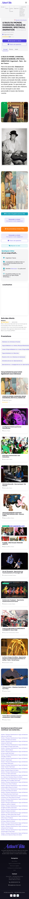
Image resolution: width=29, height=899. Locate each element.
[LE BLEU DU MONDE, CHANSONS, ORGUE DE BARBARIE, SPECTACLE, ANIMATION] (14, 112)
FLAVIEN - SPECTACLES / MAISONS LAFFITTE (12, 543)
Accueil (2, 7)
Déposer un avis (15, 245)
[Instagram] (11, 895)
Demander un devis (14, 220)
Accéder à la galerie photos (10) (15, 214)
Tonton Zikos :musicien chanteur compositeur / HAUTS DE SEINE (12, 716)
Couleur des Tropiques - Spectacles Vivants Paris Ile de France (13, 600)
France (6, 8)
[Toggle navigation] (26, 2)
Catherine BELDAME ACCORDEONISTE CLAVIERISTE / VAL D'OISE (13, 629)
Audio (16, 49)
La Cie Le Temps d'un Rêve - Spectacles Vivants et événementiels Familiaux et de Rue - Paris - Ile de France (14, 658)
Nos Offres (14, 861)
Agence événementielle (14, 863)
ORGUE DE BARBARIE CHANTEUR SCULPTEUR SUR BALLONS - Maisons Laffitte (13, 514)
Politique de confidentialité (14, 868)
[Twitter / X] (18, 895)
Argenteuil (16, 8)
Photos (11, 49)
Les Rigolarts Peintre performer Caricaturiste (11, 427)
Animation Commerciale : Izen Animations (11, 456)
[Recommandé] (14, 532)
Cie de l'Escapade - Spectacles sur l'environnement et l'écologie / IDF (12, 572)
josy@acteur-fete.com (15, 885)
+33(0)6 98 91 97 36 (15, 882)
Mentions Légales (14, 865)
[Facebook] (14, 895)
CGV (14, 870)
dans (11, 341)
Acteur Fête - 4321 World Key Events (16, 892)
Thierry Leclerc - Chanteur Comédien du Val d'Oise (14, 688)
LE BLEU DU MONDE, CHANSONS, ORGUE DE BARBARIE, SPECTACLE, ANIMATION (14, 397)
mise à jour (14, 268)
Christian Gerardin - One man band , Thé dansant (14, 484)
